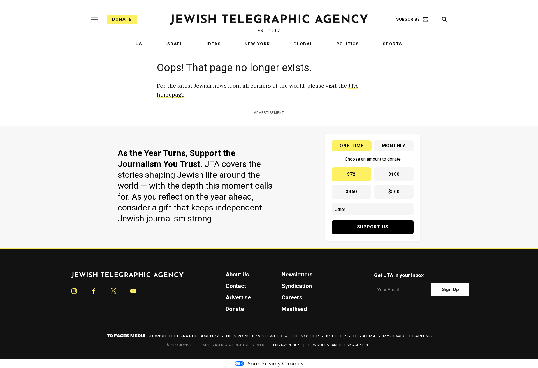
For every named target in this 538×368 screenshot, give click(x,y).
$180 (394, 174)
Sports (392, 44)
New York (257, 44)
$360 (351, 191)
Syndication (297, 286)
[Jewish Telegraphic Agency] (127, 277)
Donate (122, 19)
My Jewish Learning (407, 336)
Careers (292, 297)
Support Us (373, 226)
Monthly (393, 145)
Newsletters (297, 274)
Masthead (294, 309)
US (139, 44)
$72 (351, 174)
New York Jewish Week (254, 336)
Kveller (336, 336)
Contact (236, 286)
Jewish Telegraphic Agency (184, 336)
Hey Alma (364, 336)
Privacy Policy (286, 345)
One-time (352, 145)
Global (303, 44)
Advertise (238, 297)
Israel (174, 44)
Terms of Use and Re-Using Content (339, 345)
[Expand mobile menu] (94, 19)
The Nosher (304, 336)
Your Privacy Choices (275, 363)
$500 (394, 191)
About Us (237, 274)
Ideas (214, 44)
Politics (348, 44)
